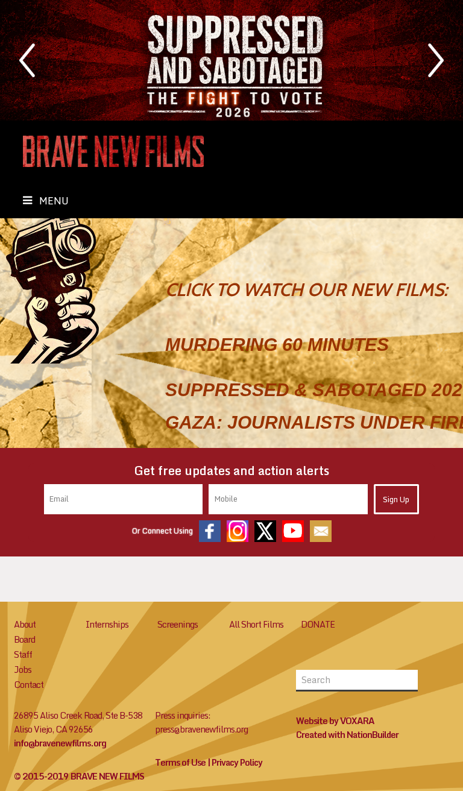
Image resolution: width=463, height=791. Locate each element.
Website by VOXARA (335, 721)
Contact (28, 685)
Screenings (177, 624)
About (25, 624)
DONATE (318, 624)
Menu (54, 201)
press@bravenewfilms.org (201, 729)
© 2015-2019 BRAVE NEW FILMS (79, 776)
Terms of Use (180, 762)
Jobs (22, 669)
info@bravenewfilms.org (60, 743)
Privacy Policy (237, 762)
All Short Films (256, 624)
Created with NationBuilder (347, 735)
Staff (23, 654)
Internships (107, 624)
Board (24, 639)
